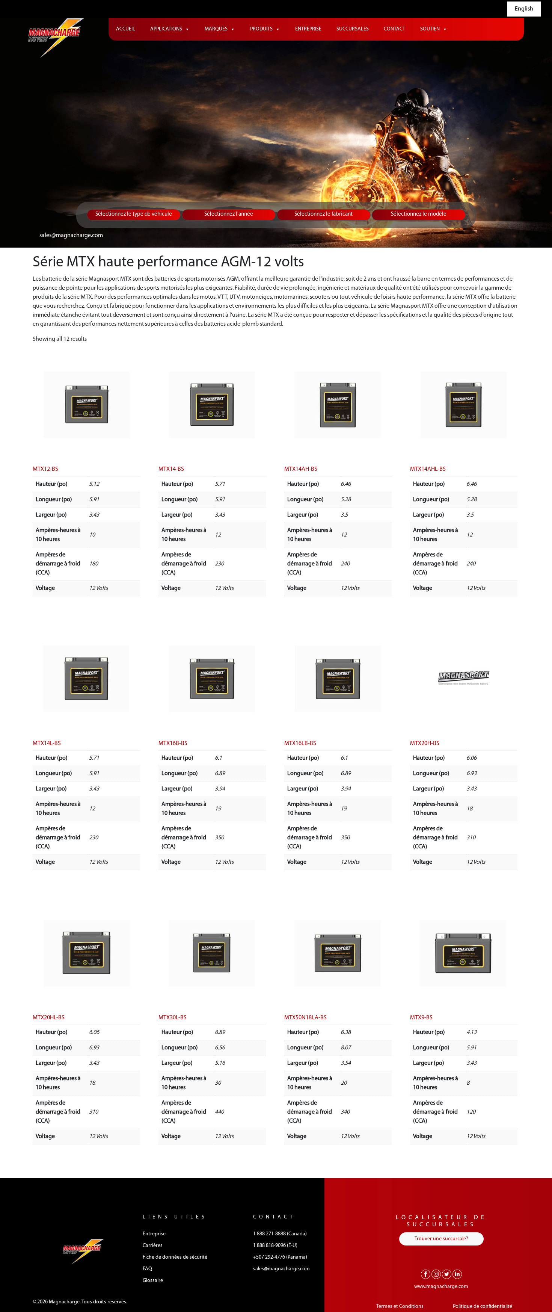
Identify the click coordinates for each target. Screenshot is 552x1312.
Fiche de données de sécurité (175, 1257)
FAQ (147, 1269)
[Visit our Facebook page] (425, 1274)
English (524, 9)
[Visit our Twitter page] (446, 1274)
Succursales (352, 29)
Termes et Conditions (400, 1306)
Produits (261, 29)
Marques (216, 29)
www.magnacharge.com (441, 1286)
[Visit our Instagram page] (436, 1274)
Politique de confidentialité (482, 1306)
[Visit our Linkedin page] (457, 1274)
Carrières (153, 1246)
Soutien (430, 29)
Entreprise (308, 29)
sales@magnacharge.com (71, 236)
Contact (394, 29)
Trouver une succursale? (441, 1239)
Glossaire (153, 1280)
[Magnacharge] (56, 38)
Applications (166, 29)
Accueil (125, 29)
